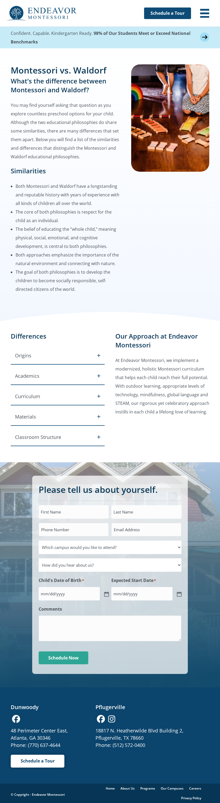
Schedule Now (63, 658)
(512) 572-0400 (129, 745)
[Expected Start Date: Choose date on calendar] (178, 593)
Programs (147, 788)
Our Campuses (172, 788)
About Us (127, 788)
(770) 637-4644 (44, 745)
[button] (58, 355)
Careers (195, 788)
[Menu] (205, 13)
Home (110, 788)
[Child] (106, 593)
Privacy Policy (191, 798)
